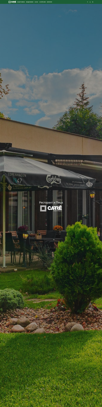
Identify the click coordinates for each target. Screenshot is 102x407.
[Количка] (92, 2)
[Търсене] (87, 2)
